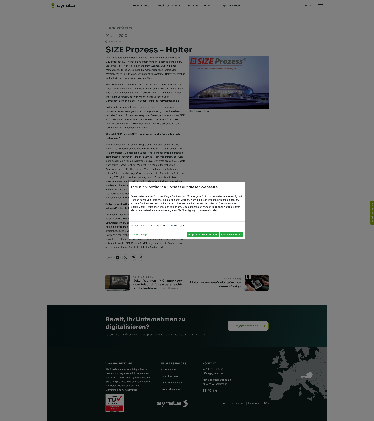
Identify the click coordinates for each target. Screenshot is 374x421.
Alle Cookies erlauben (231, 234)
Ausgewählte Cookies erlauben (202, 234)
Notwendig (140, 225)
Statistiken (160, 225)
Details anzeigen (140, 234)
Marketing (179, 225)
